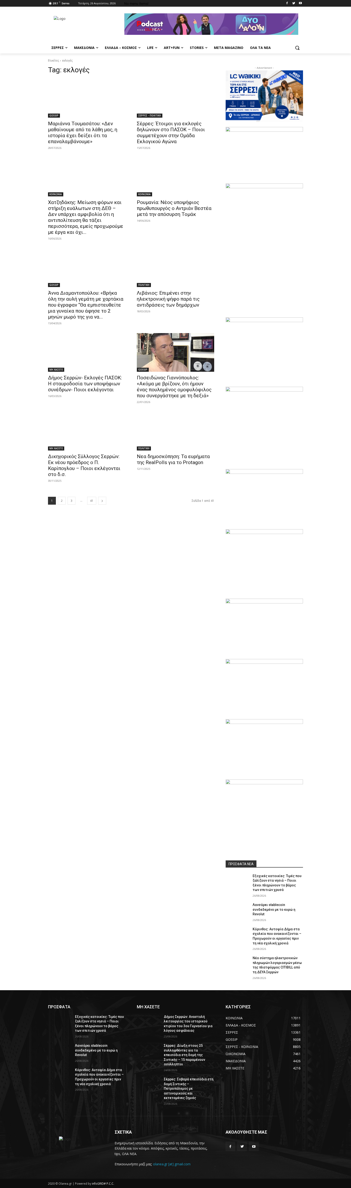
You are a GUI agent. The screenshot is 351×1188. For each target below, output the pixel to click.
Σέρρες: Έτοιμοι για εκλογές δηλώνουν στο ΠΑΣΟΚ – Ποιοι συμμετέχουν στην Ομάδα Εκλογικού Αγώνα (171, 132)
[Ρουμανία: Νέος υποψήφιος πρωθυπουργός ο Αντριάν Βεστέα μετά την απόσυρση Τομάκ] (175, 177)
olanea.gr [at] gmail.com (172, 1164)
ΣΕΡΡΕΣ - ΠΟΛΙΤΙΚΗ (149, 115)
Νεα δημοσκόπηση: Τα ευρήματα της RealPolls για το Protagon (173, 459)
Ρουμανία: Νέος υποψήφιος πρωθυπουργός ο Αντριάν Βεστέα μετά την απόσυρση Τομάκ (174, 208)
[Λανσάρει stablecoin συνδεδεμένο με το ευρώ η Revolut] (237, 911)
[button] (297, 47)
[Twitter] (293, 3)
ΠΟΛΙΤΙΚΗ (143, 285)
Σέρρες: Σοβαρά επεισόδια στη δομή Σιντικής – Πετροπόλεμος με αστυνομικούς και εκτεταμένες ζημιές (188, 1088)
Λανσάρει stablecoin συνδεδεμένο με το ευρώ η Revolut (274, 909)
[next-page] (102, 501)
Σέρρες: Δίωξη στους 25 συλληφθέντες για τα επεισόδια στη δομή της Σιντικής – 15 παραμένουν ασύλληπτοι (184, 1055)
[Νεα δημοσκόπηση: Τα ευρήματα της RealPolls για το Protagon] (175, 431)
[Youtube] (300, 3)
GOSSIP (53, 115)
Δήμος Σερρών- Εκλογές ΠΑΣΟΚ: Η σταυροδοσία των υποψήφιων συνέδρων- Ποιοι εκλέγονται (85, 384)
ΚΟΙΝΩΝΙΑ (55, 194)
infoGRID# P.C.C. (103, 1184)
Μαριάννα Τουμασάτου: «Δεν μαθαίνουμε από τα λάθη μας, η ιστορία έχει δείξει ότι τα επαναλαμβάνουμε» (82, 132)
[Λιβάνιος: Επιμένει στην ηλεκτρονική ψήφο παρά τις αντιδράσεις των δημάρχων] (175, 267)
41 (91, 501)
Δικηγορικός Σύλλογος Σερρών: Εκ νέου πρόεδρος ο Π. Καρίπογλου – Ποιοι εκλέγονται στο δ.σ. (84, 465)
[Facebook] (287, 3)
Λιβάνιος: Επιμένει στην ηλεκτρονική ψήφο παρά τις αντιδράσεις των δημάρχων (168, 299)
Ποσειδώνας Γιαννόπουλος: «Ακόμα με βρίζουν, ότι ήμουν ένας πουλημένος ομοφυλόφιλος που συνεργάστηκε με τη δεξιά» (174, 386)
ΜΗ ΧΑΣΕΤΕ (56, 369)
